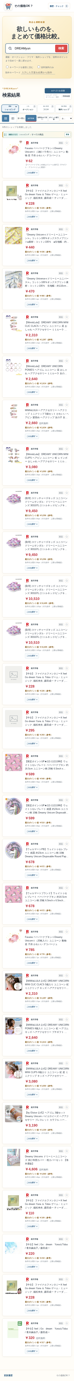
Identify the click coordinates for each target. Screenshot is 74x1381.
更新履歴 (8, 1375)
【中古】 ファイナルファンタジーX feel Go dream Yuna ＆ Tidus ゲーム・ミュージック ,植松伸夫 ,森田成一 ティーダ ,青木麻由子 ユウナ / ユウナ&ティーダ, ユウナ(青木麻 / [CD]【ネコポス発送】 (46, 1288)
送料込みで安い (42, 118)
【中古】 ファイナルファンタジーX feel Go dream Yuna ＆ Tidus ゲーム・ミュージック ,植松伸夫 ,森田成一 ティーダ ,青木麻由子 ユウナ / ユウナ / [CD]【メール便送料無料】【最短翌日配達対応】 (46, 194)
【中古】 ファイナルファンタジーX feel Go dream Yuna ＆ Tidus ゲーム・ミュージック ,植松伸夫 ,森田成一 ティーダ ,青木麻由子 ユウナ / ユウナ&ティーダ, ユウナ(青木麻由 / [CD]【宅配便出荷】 (46, 1204)
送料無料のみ (47, 67)
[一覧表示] (5, 118)
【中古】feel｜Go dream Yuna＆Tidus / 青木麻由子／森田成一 (46, 1246)
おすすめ (31, 118)
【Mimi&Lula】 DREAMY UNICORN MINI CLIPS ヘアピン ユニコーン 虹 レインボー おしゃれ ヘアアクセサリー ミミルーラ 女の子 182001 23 (46, 458)
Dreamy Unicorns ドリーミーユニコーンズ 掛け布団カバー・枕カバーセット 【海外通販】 (46, 1160)
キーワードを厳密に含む (21, 67)
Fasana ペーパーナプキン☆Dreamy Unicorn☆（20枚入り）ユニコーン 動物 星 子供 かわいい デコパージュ (45, 941)
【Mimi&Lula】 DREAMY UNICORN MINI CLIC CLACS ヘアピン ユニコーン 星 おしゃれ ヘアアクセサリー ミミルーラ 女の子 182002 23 (46, 326)
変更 (67, 134)
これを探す (31, 173)
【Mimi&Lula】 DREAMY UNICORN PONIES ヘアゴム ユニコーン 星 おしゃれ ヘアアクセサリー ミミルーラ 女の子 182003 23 (46, 370)
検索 (61, 48)
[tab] (10, 109)
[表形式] (12, 118)
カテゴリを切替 (58, 91)
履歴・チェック (58, 6)
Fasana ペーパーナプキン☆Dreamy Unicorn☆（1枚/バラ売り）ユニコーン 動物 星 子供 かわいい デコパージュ (46, 152)
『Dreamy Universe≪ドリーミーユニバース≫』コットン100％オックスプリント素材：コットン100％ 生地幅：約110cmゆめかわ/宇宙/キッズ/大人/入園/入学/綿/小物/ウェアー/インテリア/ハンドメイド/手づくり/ (47, 282)
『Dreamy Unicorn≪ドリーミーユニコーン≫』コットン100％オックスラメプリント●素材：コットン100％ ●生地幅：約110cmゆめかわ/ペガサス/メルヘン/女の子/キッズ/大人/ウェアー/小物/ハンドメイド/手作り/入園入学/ (46, 238)
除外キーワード (13, 72)
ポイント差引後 (54, 118)
